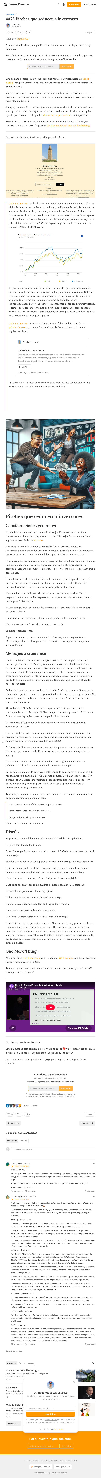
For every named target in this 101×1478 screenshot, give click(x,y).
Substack (38, 1473)
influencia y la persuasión (56, 115)
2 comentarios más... (14, 1351)
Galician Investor (18, 203)
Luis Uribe (15, 1163)
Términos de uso (51, 1420)
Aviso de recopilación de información (41, 1422)
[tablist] (17, 1140)
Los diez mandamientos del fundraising (68, 125)
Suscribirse (74, 4)
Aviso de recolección (68, 1460)
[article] (50, 1375)
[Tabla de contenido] (2, 739)
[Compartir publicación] (63, 4)
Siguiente (85, 1123)
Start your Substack (42, 1466)
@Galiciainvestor (18, 327)
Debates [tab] (30, 1363)
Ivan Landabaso (31, 958)
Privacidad (45, 1460)
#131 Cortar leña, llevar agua (22, 1370)
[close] (74, 1382)
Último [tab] (22, 1363)
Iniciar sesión (90, 4)
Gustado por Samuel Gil (21, 1166)
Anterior (15, 1123)
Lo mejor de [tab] (12, 1363)
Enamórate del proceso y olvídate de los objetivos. (27, 1373)
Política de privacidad (66, 1422)
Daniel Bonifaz (17, 1196)
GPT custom (66, 958)
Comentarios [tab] (12, 1141)
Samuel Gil (16, 24)
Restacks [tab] (23, 1141)
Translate (11, 14)
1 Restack (34, 1106)
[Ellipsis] (94, 1163)
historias (38, 540)
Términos (55, 1460)
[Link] (2, 516)
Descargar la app (63, 1466)
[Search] (58, 4)
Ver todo (12, 1423)
